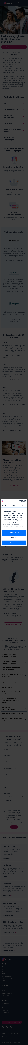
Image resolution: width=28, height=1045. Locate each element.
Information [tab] (14, 505)
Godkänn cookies (14, 532)
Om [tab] (23, 505)
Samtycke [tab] (5, 505)
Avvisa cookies (14, 542)
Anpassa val (13, 537)
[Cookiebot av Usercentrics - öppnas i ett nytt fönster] (19, 501)
